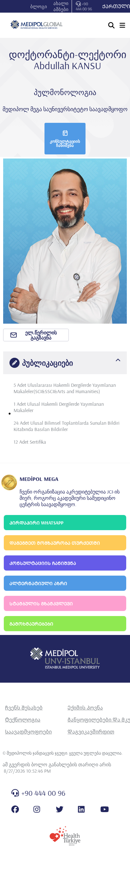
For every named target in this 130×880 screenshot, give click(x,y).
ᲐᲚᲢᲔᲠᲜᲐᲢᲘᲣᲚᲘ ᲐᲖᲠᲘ (38, 583)
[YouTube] (104, 809)
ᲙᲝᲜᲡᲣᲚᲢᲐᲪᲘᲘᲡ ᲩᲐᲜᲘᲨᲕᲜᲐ (42, 563)
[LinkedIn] (81, 809)
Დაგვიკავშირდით (91, 731)
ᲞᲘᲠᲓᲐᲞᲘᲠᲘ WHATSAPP (36, 523)
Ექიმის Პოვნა (85, 707)
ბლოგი (38, 6)
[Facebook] (15, 809)
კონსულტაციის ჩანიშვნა (65, 143)
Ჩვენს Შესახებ (24, 707)
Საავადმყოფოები (28, 731)
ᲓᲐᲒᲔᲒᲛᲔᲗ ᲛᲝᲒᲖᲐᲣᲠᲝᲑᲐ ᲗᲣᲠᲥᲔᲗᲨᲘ (54, 543)
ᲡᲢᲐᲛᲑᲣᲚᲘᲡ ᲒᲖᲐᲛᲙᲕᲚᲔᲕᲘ (41, 604)
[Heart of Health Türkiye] (65, 836)
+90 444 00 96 (84, 6)
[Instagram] (36, 809)
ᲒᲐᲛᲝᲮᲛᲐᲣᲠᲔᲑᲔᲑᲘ (31, 624)
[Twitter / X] (59, 809)
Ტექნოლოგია (22, 719)
